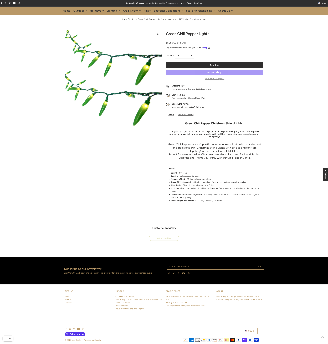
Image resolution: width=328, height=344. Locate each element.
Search (68, 296)
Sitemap (68, 299)
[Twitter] (5, 3)
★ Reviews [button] (326, 174)
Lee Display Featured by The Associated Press (185, 305)
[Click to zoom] (158, 34)
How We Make (121, 305)
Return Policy (201, 98)
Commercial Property (124, 296)
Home (124, 19)
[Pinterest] (9, 3)
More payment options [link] (214, 79)
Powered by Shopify (92, 340)
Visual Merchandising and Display (129, 309)
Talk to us (200, 107)
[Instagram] (18, 3)
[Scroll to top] (322, 337)
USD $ (324, 3)
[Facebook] (1, 3)
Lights (132, 19)
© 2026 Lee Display (73, 340)
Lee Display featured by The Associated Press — (164, 3)
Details (171, 115)
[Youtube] (14, 3)
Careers (68, 302)
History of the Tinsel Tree (176, 302)
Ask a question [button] (164, 238)
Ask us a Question (185, 114)
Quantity (170, 55)
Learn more (206, 89)
